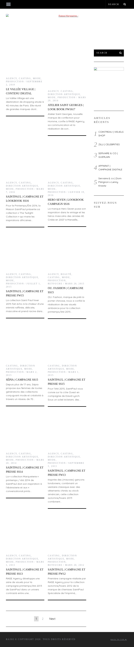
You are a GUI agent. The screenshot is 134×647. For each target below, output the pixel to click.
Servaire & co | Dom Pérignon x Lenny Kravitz (109, 182)
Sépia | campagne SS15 (22, 379)
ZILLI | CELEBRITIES (109, 144)
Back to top (118, 639)
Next (52, 618)
